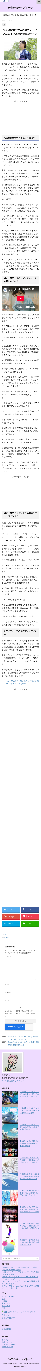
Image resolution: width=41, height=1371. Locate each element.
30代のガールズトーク (20, 7)
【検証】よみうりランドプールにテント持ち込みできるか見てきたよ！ (29, 1094)
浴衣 (7, 937)
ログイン (5, 1340)
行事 (5, 934)
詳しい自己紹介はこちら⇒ (13, 1081)
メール (7, 992)
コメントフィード (9, 1345)
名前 (7, 984)
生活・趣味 (6, 1303)
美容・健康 (6, 1306)
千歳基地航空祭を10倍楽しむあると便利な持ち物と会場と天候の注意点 (29, 1176)
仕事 (3, 1299)
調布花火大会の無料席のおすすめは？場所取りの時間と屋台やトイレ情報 (29, 1209)
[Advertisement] (20, 119)
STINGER (24, 1366)
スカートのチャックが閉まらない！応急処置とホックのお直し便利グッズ (29, 1226)
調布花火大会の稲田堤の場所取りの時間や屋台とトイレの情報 (29, 1143)
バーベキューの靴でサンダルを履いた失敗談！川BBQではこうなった (29, 1193)
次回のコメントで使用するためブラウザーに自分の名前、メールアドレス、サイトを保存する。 (20, 1013)
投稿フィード (7, 1342)
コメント (8, 956)
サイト (7, 1000)
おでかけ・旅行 (8, 1296)
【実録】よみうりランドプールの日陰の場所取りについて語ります (29, 1110)
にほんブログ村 (8, 1318)
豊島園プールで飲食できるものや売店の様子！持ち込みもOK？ (29, 1242)
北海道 (4, 1301)
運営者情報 (6, 1329)
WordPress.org (7, 1347)
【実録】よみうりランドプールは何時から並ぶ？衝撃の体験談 (29, 1127)
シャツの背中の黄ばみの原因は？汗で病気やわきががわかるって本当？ (29, 1160)
